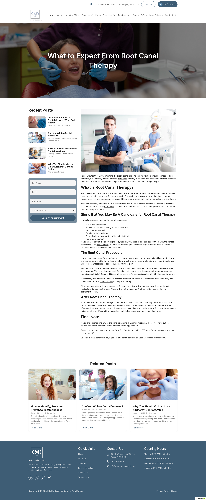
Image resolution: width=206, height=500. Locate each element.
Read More (36, 427)
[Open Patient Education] (114, 15)
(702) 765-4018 (143, 330)
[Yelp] (43, 478)
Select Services (37, 207)
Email (32, 188)
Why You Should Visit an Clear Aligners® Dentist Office (60, 166)
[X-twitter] (37, 478)
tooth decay (109, 206)
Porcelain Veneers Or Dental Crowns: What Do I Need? (61, 120)
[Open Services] (92, 15)
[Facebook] (30, 478)
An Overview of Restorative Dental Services (62, 149)
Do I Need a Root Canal (154, 338)
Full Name (34, 179)
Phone (33, 198)
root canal (122, 179)
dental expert (102, 244)
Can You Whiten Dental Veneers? (102, 406)
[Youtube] (49, 478)
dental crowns (106, 281)
